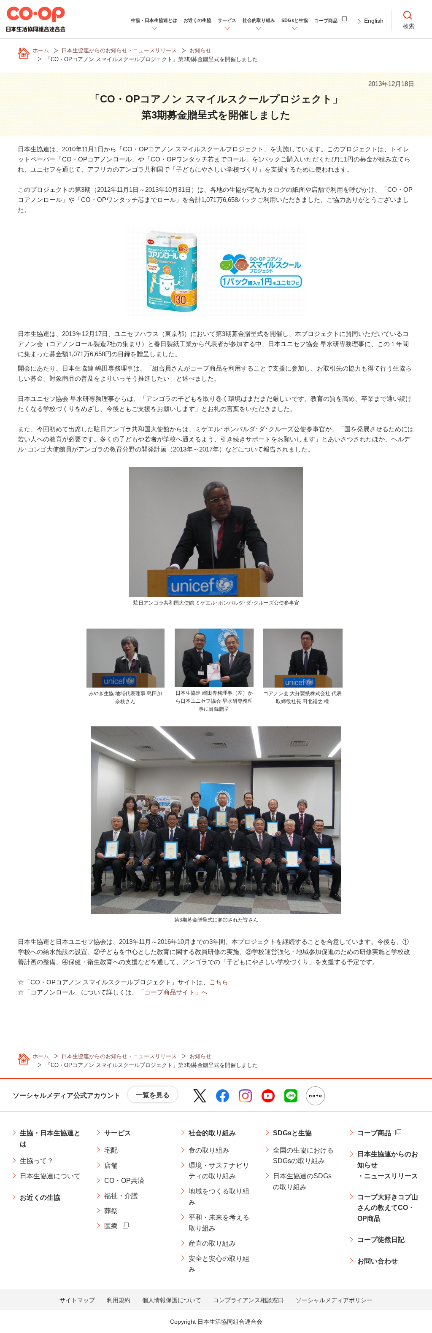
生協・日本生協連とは (50, 1138)
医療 (111, 1226)
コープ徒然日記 (381, 1239)
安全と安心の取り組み (219, 1264)
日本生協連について (50, 1176)
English (373, 20)
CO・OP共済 (124, 1180)
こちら (218, 982)
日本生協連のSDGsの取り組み (302, 1181)
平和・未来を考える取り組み (219, 1223)
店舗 (111, 1165)
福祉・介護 (121, 1195)
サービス (117, 1133)
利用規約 (118, 1300)
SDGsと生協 (292, 1133)
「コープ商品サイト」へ (173, 992)
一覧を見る (153, 1095)
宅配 (111, 1150)
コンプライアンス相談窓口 (248, 1300)
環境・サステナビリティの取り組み (219, 1171)
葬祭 (111, 1211)
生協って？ (37, 1160)
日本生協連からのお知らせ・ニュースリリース (387, 1164)
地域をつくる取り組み (219, 1197)
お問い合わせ (377, 1261)
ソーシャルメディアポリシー (334, 1300)
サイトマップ (77, 1300)
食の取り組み (209, 1150)
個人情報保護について (171, 1300)
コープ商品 (374, 1133)
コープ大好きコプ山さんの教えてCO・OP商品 (387, 1207)
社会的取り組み (212, 1133)
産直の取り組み (212, 1243)
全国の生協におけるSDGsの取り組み (303, 1156)
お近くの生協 (40, 1197)
